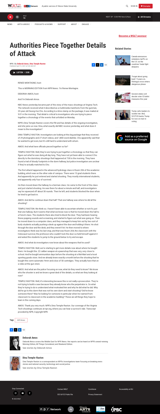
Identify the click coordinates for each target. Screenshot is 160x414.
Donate (146, 6)
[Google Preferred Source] (132, 137)
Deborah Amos (23, 64)
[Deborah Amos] (15, 343)
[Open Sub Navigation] (14, 24)
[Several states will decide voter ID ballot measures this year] (122, 98)
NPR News (21, 320)
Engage (85, 24)
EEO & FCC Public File (65, 394)
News (9, 24)
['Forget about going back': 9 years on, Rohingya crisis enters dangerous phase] (122, 80)
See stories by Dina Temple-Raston (40, 367)
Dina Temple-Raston (37, 64)
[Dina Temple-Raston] (15, 363)
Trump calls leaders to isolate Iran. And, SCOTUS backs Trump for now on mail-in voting (141, 116)
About (74, 24)
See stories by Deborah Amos (37, 347)
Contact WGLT (63, 389)
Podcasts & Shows (44, 24)
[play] (10, 17)
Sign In (134, 6)
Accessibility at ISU (126, 389)
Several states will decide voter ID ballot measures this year (140, 96)
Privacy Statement (95, 394)
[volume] (17, 17)
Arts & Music (23, 24)
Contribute (92, 389)
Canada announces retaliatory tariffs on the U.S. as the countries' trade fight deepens (140, 61)
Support (62, 24)
